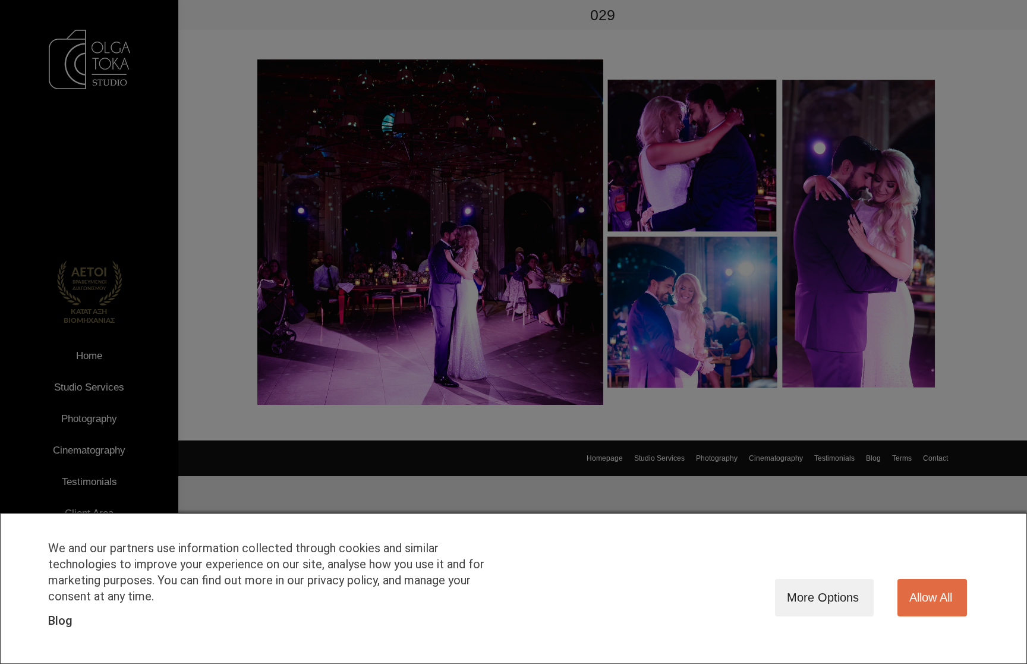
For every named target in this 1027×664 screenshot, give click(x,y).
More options (823, 597)
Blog (60, 620)
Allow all (930, 597)
